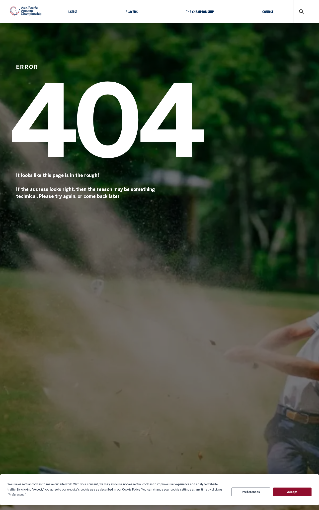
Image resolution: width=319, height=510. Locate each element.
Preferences (251, 492)
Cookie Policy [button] (131, 489)
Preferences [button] (16, 495)
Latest (72, 11)
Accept (292, 492)
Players (132, 11)
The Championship (200, 11)
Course (267, 11)
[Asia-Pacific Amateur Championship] (26, 14)
